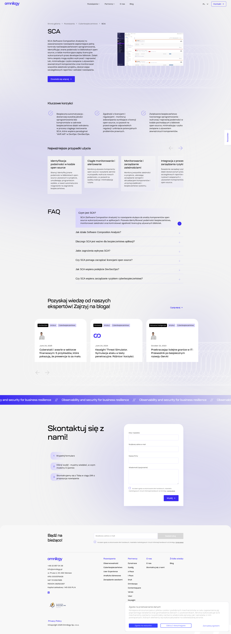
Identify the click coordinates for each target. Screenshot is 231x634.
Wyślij (170, 498)
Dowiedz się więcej (60, 79)
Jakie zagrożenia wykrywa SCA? (93, 250)
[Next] (180, 148)
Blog (132, 4)
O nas (122, 4)
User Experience (110, 571)
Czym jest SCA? (87, 212)
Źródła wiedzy (176, 559)
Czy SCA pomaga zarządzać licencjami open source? (104, 260)
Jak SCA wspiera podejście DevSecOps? (97, 269)
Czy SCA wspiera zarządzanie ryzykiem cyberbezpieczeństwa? (109, 278)
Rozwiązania (109, 559)
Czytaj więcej (175, 308)
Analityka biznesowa (112, 575)
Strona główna (54, 24)
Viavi (130, 596)
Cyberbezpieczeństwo (88, 24)
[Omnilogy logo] (12, 4)
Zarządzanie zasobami (112, 580)
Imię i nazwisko (134, 433)
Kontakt (217, 4)
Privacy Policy (55, 621)
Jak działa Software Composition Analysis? (98, 232)
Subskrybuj (170, 536)
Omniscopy (133, 584)
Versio (130, 592)
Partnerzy (132, 559)
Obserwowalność (110, 563)
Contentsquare (134, 588)
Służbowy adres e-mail (137, 444)
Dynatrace (132, 563)
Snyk (130, 580)
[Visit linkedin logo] (49, 593)
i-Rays (130, 575)
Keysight (131, 600)
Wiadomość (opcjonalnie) (138, 467)
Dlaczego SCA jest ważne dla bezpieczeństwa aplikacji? (105, 241)
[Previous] (171, 148)
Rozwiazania (69, 24)
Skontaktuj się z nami (155, 567)
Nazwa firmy (133, 456)
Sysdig (131, 567)
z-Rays (131, 571)
